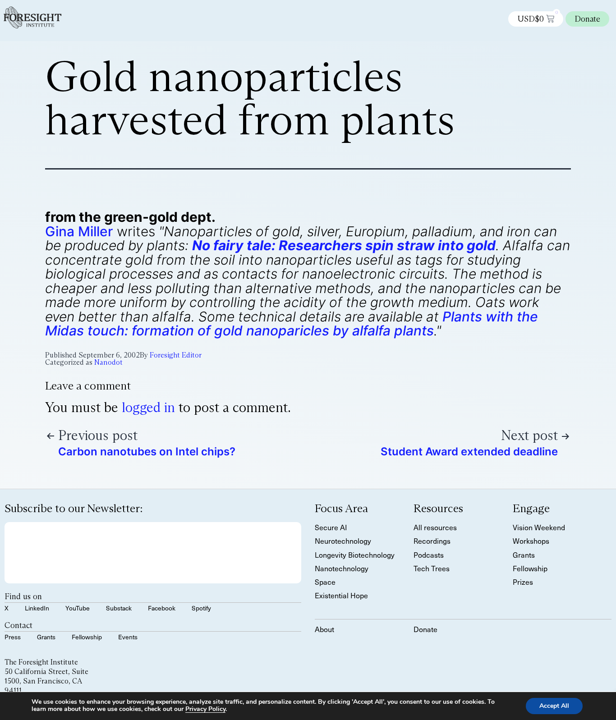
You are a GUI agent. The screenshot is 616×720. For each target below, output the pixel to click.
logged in (148, 407)
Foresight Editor (176, 355)
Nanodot (108, 362)
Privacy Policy (205, 709)
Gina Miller (79, 231)
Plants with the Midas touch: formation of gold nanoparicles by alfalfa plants (291, 323)
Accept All (554, 706)
